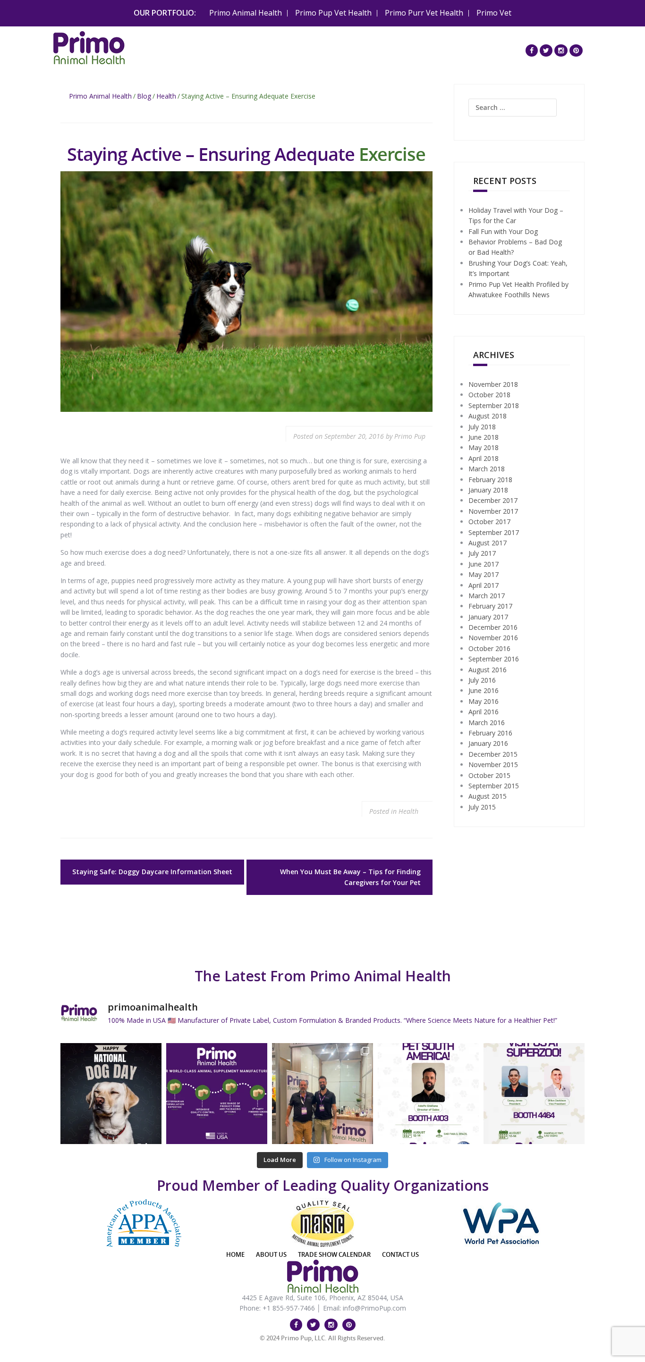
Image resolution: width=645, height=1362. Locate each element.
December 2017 (493, 500)
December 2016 (493, 627)
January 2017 (488, 616)
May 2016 (483, 701)
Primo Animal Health (245, 13)
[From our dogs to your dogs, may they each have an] (110, 1093)
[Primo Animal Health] (89, 46)
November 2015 (493, 764)
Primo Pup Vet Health (333, 13)
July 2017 (482, 553)
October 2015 (489, 775)
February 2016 (490, 732)
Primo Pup (409, 436)
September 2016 (493, 658)
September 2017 (493, 532)
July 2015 (482, 806)
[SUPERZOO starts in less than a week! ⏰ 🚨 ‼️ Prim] (534, 1093)
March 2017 (486, 595)
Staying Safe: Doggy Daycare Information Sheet (152, 871)
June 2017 (483, 564)
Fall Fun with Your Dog (503, 231)
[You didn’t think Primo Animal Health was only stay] (428, 1093)
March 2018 (486, 468)
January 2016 (488, 743)
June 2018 (483, 437)
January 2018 (488, 489)
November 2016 (493, 637)
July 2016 (482, 680)
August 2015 (487, 796)
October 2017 (489, 521)
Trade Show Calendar (334, 1254)
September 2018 (493, 405)
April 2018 (483, 458)
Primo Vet (493, 13)
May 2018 (483, 447)
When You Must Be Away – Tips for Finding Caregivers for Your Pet (350, 876)
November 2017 (493, 511)
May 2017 (483, 574)
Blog (144, 96)
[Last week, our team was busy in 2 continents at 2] (322, 1093)
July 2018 (482, 426)
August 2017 (487, 542)
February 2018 (490, 479)
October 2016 (489, 648)
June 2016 (483, 690)
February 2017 (490, 606)
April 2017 (483, 585)
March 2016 (486, 722)
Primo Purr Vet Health (424, 13)
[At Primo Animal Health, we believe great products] (216, 1093)
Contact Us (400, 1254)
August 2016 (487, 669)
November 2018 (493, 384)
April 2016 (483, 711)
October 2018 (489, 394)
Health (166, 96)
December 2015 (493, 754)
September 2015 (493, 785)
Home (235, 1254)
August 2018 (487, 415)
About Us (271, 1254)
